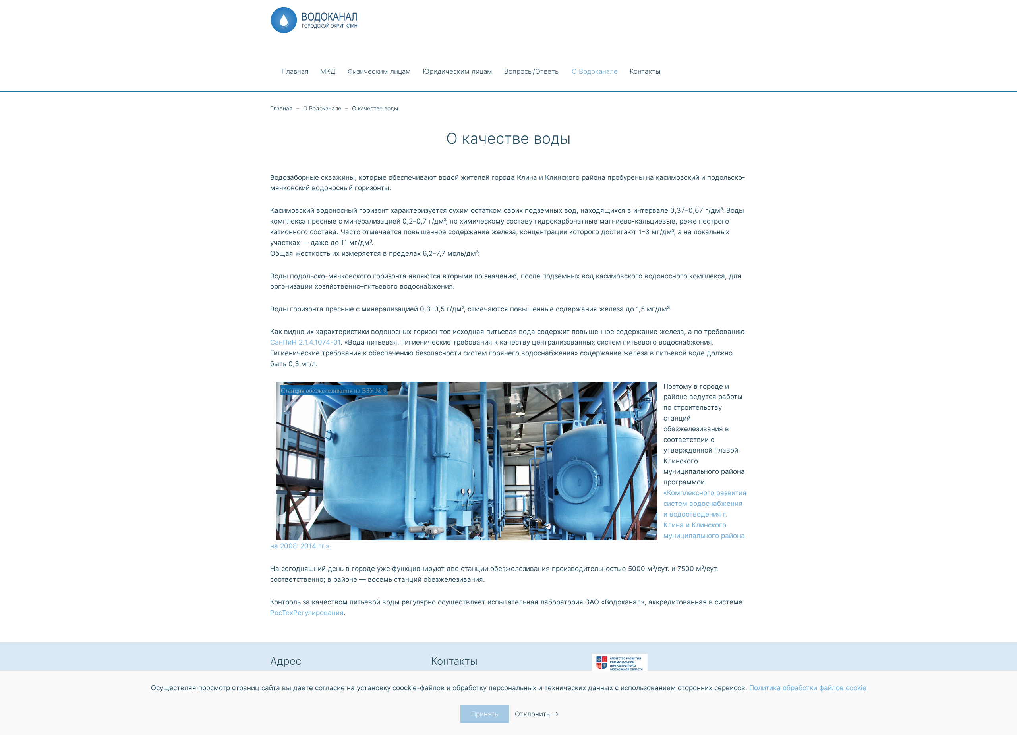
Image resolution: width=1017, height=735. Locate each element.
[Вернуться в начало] (317, 20)
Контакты (645, 71)
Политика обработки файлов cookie (807, 688)
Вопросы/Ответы (532, 71)
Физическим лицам (379, 71)
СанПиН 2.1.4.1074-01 (305, 342)
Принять (484, 714)
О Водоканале (595, 71)
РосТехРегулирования (307, 613)
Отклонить (532, 714)
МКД (328, 71)
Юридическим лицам (457, 71)
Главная (295, 71)
